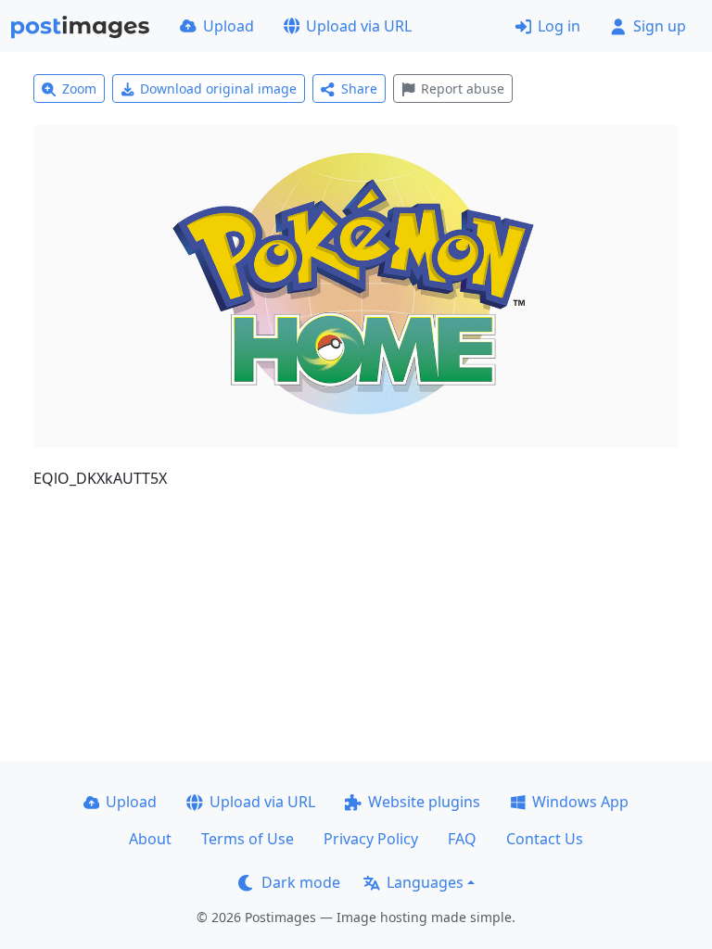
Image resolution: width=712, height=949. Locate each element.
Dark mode (300, 882)
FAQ (462, 839)
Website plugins (424, 801)
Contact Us (544, 839)
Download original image (218, 88)
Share (359, 88)
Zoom (79, 88)
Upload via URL (359, 26)
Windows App (580, 801)
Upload (228, 26)
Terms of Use (247, 839)
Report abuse (462, 88)
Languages (425, 882)
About (150, 839)
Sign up (659, 26)
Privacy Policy (371, 839)
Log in (559, 26)
